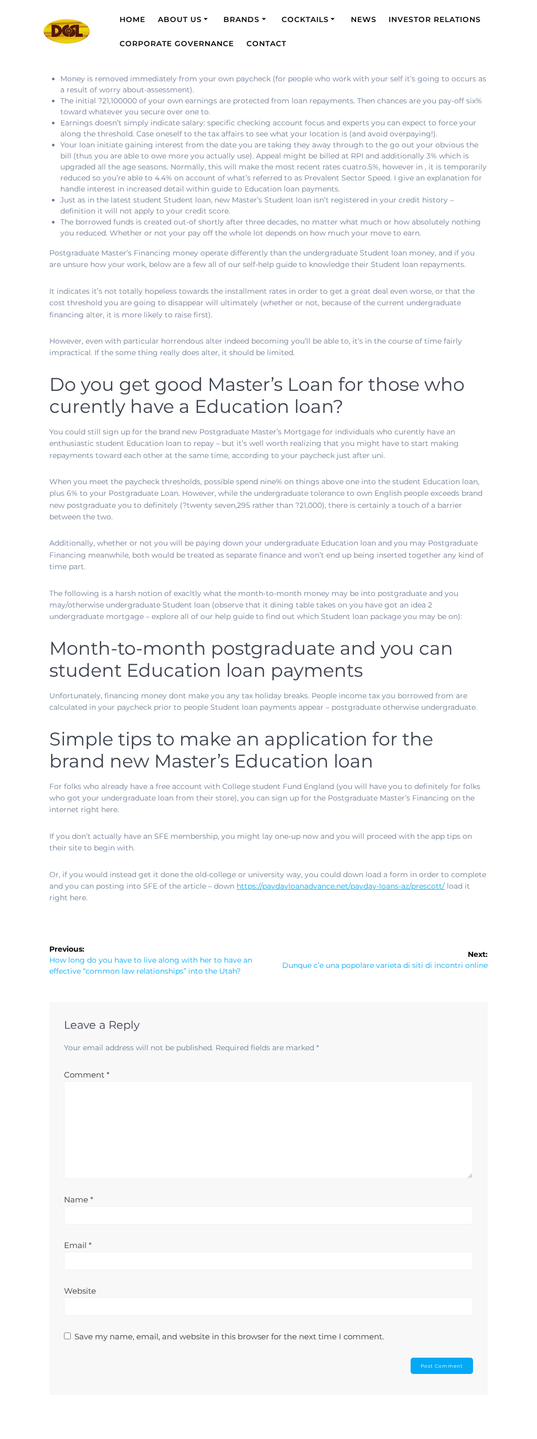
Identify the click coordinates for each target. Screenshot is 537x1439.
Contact (266, 43)
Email (78, 1245)
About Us (180, 19)
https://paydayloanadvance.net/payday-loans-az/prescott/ (341, 886)
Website (80, 1291)
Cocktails (305, 19)
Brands (241, 19)
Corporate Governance (177, 43)
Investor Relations (435, 19)
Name (78, 1200)
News (364, 19)
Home (132, 19)
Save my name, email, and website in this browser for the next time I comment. (229, 1336)
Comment (87, 1075)
